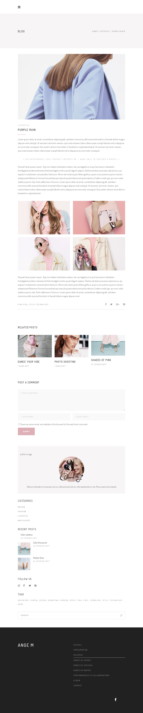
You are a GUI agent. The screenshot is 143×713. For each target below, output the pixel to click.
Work (20, 604)
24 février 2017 (29, 538)
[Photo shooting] (72, 346)
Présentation (81, 650)
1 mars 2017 (23, 366)
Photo (73, 600)
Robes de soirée (82, 660)
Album (77, 680)
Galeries (78, 655)
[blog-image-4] (99, 254)
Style (32, 304)
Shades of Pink (101, 360)
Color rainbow (27, 534)
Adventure (23, 600)
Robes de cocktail (83, 665)
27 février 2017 (98, 364)
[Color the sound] (24, 548)
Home (95, 31)
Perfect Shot (38, 558)
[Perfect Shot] (24, 564)
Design (21, 507)
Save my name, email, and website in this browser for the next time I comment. (54, 424)
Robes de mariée (82, 670)
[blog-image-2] (99, 217)
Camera (34, 600)
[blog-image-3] (44, 254)
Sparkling (95, 600)
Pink (20, 304)
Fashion (22, 511)
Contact (78, 685)
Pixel (26, 304)
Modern (64, 600)
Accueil (78, 645)
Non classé (24, 520)
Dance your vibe (29, 361)
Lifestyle (105, 31)
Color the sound (40, 542)
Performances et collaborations (92, 675)
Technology (42, 304)
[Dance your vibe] (35, 346)
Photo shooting (65, 361)
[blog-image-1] (44, 217)
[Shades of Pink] (108, 345)
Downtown (53, 600)
